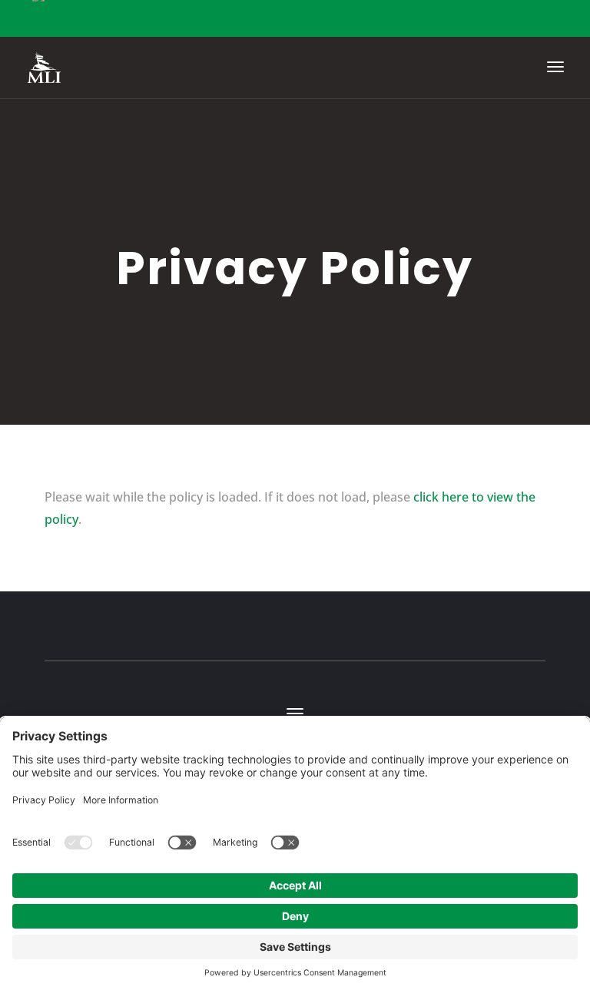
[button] (555, 76)
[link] (44, 66)
